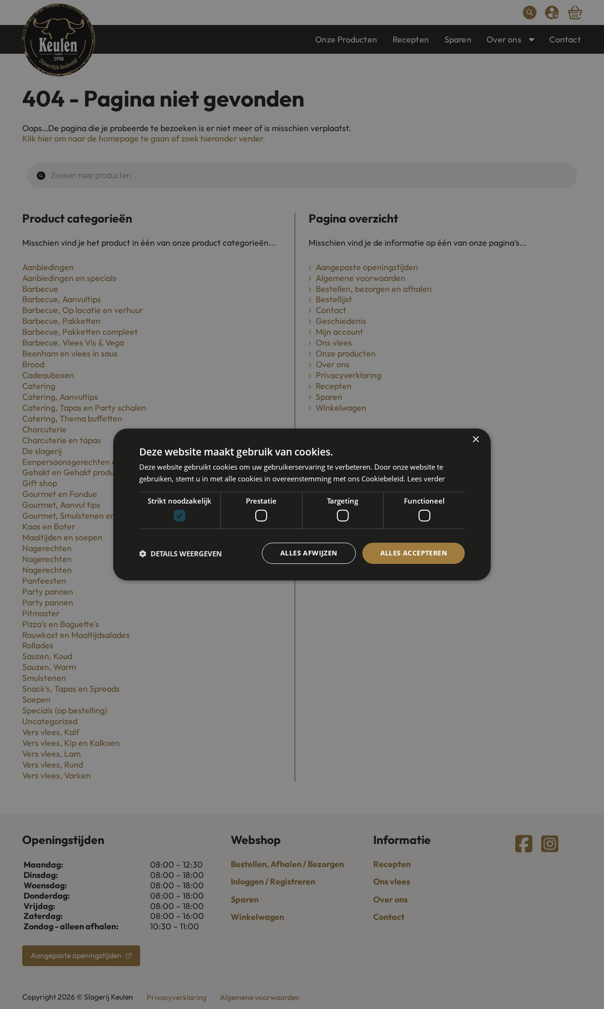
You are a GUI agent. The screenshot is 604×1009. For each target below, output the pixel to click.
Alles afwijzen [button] (308, 552)
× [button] (475, 439)
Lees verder (426, 478)
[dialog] (302, 504)
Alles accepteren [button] (413, 552)
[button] (180, 553)
